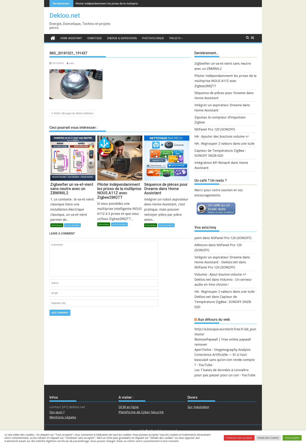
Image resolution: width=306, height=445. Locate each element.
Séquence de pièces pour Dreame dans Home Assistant (109, 3)
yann (71, 63)
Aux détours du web (214, 319)
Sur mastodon (198, 407)
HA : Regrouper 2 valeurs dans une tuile (224, 143)
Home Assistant (71, 38)
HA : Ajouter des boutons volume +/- (222, 136)
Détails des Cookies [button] (268, 437)
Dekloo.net (64, 15)
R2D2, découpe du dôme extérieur (73, 113)
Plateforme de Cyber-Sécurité (141, 412)
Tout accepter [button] (292, 437)
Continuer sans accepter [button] (239, 437)
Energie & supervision (122, 38)
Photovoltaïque (153, 38)
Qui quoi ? (57, 412)
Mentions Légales (62, 417)
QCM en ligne (128, 407)
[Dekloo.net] (53, 37)
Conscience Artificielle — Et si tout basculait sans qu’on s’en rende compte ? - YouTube (224, 359)
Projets (174, 38)
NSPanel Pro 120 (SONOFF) (214, 129)
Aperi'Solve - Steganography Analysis (222, 349)
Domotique (94, 38)
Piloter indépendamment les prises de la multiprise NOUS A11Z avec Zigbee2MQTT (225, 80)
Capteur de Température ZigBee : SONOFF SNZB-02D (223, 301)
